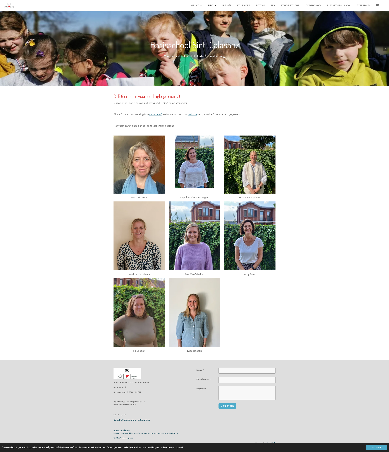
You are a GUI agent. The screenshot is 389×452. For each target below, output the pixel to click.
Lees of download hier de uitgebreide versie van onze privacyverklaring (146, 433)
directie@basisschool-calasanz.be (132, 419)
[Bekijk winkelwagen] (377, 5)
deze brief (155, 114)
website (192, 114)
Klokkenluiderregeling (123, 438)
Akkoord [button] (376, 447)
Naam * (200, 370)
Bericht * (201, 388)
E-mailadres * (203, 379)
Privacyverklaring (122, 430)
